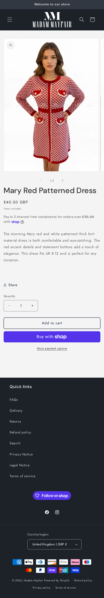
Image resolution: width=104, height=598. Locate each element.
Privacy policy (42, 588)
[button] (9, 19)
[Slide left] (41, 180)
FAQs (14, 399)
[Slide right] (62, 180)
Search (15, 443)
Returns (15, 421)
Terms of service (23, 476)
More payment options (52, 348)
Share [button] (12, 284)
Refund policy (20, 432)
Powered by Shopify (57, 580)
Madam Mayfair (33, 580)
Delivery (16, 410)
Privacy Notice (21, 454)
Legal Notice (20, 465)
